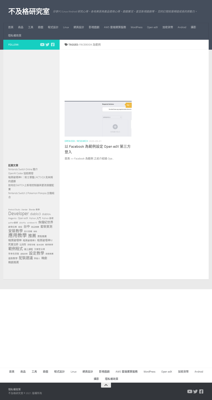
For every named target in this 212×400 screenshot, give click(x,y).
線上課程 (28, 249)
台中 (27, 226)
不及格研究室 (29, 11)
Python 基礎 (47, 218)
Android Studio (14, 209)
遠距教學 (13, 258)
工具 (30, 27)
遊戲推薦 (49, 254)
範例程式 (15, 249)
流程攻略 (31, 245)
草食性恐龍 (13, 253)
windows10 (32, 223)
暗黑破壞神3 (29, 240)
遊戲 (40, 27)
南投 (20, 227)
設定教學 (36, 253)
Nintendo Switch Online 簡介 (23, 169)
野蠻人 (37, 258)
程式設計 (53, 27)
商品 (20, 27)
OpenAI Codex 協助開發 (20, 173)
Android (182, 27)
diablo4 (46, 214)
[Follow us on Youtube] (42, 45)
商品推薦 (35, 227)
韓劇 (44, 258)
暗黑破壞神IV (45, 240)
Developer (18, 214)
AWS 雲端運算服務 (115, 27)
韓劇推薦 (13, 262)
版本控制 (40, 245)
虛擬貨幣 (24, 254)
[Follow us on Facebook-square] (53, 45)
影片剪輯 (28, 231)
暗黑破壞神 (15, 240)
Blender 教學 (34, 209)
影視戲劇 (94, 27)
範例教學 (49, 245)
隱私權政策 (14, 35)
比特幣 (23, 244)
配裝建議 (26, 258)
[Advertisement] (137, 78)
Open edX (152, 27)
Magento (12, 218)
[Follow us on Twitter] (47, 45)
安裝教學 (15, 231)
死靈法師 (13, 244)
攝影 (193, 27)
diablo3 (35, 214)
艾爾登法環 (39, 249)
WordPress (136, 27)
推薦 (32, 236)
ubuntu (22, 222)
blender (25, 209)
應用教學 (17, 236)
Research (82, 141)
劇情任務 (12, 227)
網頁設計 (79, 27)
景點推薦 (42, 236)
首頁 (10, 27)
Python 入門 (35, 218)
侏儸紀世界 (45, 222)
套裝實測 (46, 226)
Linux (66, 27)
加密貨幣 (167, 27)
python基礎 (13, 223)
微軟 (35, 231)
